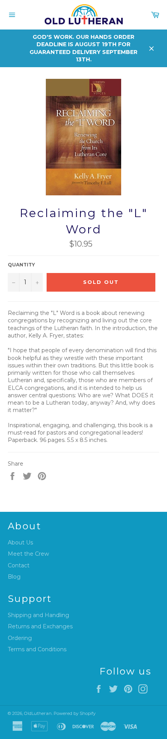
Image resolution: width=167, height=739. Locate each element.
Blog (14, 576)
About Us (20, 542)
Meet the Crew (28, 553)
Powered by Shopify (75, 713)
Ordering (20, 638)
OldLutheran (38, 713)
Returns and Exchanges (40, 626)
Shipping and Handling (38, 615)
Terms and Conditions (37, 649)
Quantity (21, 265)
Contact (19, 565)
